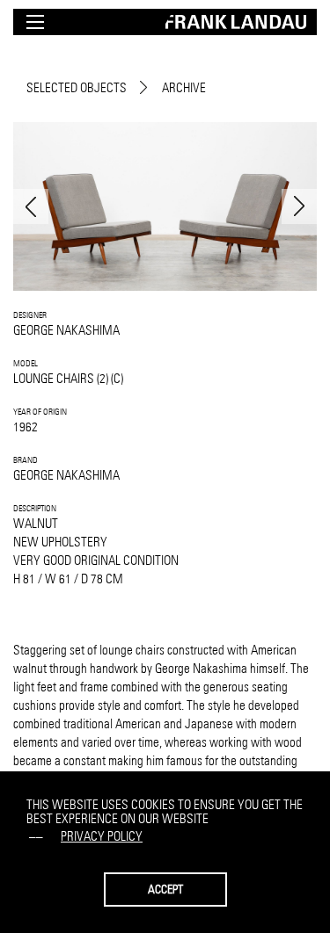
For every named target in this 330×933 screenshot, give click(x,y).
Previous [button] (30, 206)
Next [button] (299, 206)
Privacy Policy (102, 835)
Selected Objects (76, 87)
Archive (184, 87)
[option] (165, 206)
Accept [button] (165, 889)
